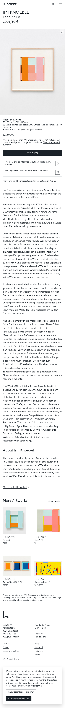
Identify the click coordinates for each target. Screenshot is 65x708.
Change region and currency (30, 600)
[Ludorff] (10, 4)
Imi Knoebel (16, 13)
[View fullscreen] (62, 31)
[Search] (53, 4)
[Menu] (60, 4)
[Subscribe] (57, 163)
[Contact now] (57, 172)
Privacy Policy (26, 686)
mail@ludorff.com (11, 637)
